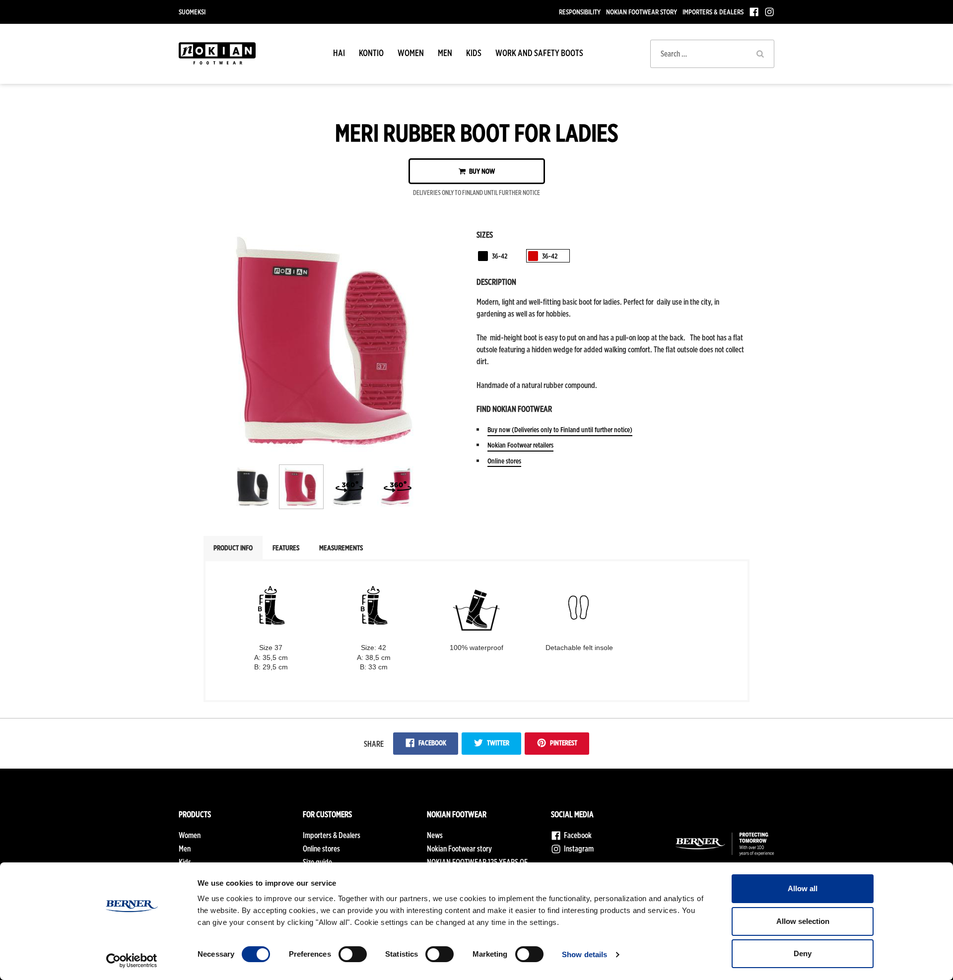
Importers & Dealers (713, 11)
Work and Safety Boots (539, 53)
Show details (584, 954)
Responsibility (580, 11)
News (435, 835)
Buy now (481, 171)
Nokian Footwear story (641, 11)
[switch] (353, 954)
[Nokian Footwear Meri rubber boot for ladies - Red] (326, 450)
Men (445, 53)
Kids (473, 53)
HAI (339, 53)
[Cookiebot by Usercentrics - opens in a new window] (131, 960)
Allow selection (802, 921)
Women (411, 53)
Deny (803, 953)
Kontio (371, 53)
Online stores (504, 461)
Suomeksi (192, 11)
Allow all (802, 888)
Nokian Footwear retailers (520, 445)
